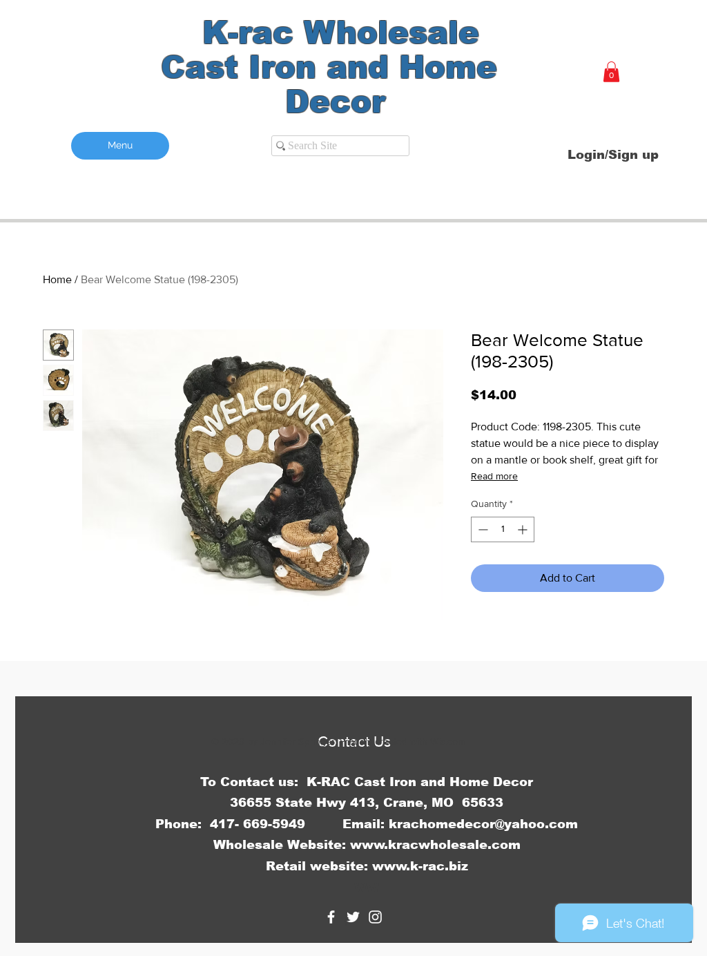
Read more (494, 475)
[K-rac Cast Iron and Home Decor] (331, 917)
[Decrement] (481, 529)
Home (57, 279)
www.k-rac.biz (420, 866)
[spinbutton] (502, 529)
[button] (611, 71)
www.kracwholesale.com (435, 845)
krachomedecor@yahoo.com (483, 824)
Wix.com (447, 741)
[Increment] (523, 529)
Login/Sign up (613, 155)
